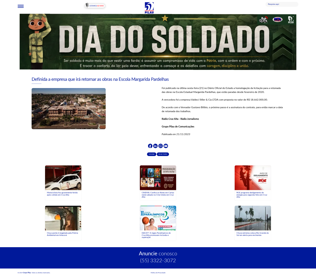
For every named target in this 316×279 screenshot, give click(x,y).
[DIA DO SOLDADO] (158, 41)
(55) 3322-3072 (158, 260)
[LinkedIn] (155, 146)
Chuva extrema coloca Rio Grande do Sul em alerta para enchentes (253, 234)
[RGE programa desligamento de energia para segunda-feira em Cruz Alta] (253, 178)
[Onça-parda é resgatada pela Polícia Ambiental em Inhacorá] (63, 230)
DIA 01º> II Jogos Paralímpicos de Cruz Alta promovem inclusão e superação (156, 235)
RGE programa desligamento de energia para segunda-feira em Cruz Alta (252, 195)
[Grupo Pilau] (149, 8)
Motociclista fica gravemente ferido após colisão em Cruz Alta (62, 194)
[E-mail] (166, 146)
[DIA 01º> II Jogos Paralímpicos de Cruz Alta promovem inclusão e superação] (158, 228)
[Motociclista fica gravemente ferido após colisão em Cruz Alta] (63, 186)
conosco (158, 253)
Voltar (151, 154)
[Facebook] (150, 146)
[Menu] (21, 6)
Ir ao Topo (163, 154)
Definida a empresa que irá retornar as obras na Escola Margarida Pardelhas (100, 79)
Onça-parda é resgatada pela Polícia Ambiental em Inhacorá (62, 234)
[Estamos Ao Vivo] (95, 6)
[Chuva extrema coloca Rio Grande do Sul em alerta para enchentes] (253, 218)
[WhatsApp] (160, 146)
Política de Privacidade (158, 272)
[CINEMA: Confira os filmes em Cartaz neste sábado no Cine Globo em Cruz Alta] (158, 178)
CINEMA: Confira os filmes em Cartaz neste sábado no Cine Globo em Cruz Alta (158, 195)
